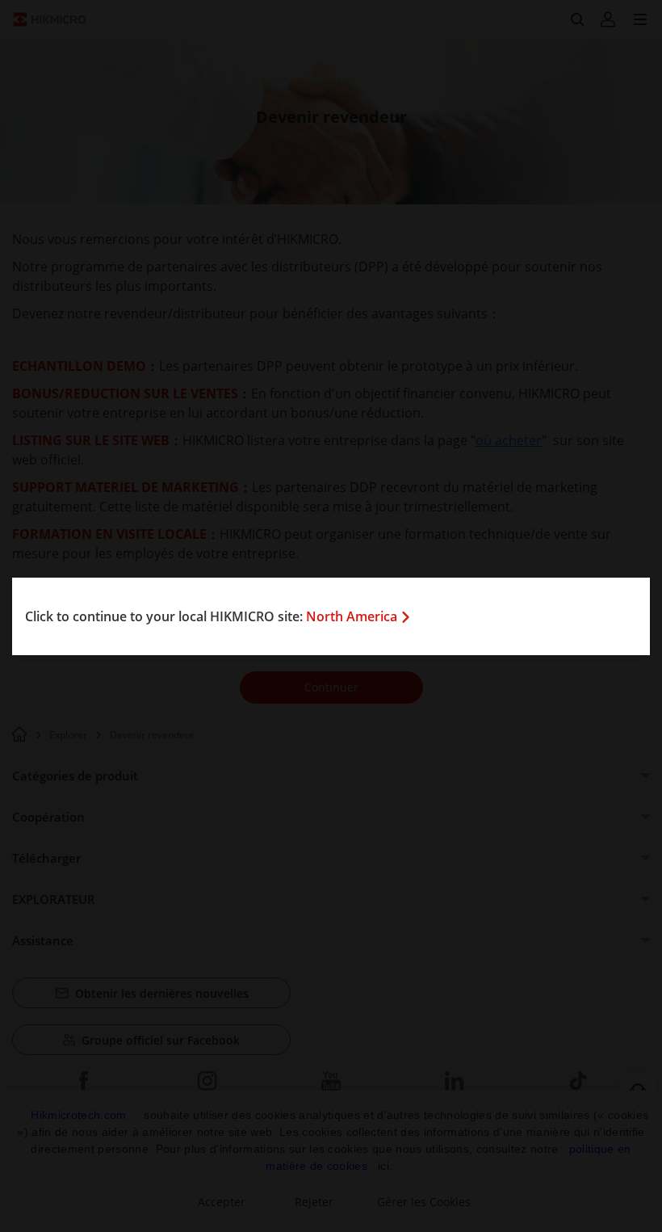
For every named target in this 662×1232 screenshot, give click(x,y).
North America (351, 616)
